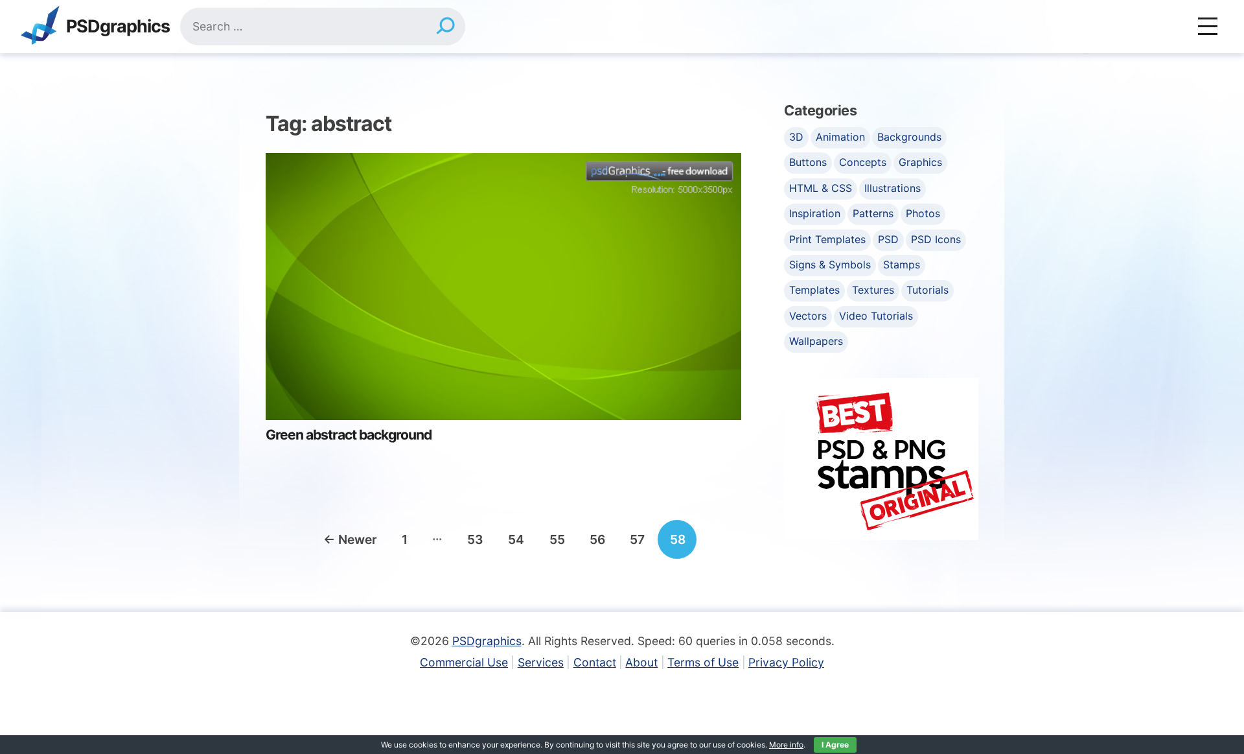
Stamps (901, 264)
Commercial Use (464, 662)
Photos (923, 213)
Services (541, 662)
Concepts (862, 162)
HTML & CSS (820, 188)
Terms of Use (703, 662)
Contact (594, 662)
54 (516, 539)
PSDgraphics (118, 26)
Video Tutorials (876, 315)
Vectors (808, 315)
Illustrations (892, 188)
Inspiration (814, 213)
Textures (873, 289)
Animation (840, 136)
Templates (814, 289)
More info (786, 744)
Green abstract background (349, 435)
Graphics (920, 162)
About (641, 662)
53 (475, 539)
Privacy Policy (786, 662)
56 (597, 539)
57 (637, 539)
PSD (888, 239)
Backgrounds (909, 136)
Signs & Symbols (830, 264)
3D (796, 136)
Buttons (808, 162)
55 (557, 539)
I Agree (835, 744)
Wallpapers (816, 341)
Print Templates (827, 239)
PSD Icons (936, 239)
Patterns (873, 213)
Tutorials (927, 289)
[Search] (445, 26)
